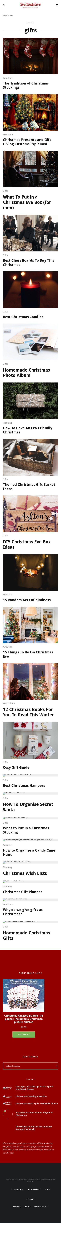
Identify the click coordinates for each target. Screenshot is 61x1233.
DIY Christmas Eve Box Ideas (27, 544)
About (28, 1207)
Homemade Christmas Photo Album (26, 372)
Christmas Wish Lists (25, 873)
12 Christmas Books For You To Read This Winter (28, 712)
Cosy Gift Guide (16, 767)
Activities (7, 594)
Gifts (5, 191)
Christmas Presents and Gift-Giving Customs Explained (27, 142)
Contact (17, 1207)
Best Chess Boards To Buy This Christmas (28, 262)
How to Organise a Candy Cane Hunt (29, 852)
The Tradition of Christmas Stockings (26, 85)
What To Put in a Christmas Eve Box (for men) (27, 202)
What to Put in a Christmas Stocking (26, 830)
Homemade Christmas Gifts (26, 935)
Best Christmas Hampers (24, 785)
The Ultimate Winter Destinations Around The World (34, 1128)
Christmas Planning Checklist (31, 1096)
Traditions (8, 78)
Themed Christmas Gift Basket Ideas (29, 487)
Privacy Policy (41, 1207)
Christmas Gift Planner (22, 892)
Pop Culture (9, 703)
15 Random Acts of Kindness (27, 600)
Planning (7, 422)
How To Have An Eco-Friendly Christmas (27, 430)
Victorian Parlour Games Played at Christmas (34, 1114)
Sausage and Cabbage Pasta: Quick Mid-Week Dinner (34, 1088)
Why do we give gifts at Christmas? (23, 912)
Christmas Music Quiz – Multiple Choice (37, 1103)
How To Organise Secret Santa (28, 807)
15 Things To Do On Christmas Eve (28, 654)
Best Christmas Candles (23, 317)
